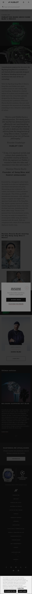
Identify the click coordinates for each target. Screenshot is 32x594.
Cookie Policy (20, 588)
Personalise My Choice (10, 591)
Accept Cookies (22, 591)
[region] (16, 585)
